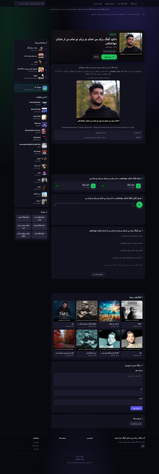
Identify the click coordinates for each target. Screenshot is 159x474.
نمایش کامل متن (98, 274)
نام (142, 389)
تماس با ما (36, 446)
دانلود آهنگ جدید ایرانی (134, 14)
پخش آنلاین (107, 57)
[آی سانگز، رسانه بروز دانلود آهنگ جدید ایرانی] (143, 3)
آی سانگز (134, 3)
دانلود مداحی (98, 3)
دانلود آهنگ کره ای (39, 225)
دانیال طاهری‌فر (79, 459)
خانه (144, 14)
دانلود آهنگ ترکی (39, 233)
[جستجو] (43, 3)
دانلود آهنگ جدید (122, 3)
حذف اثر (36, 449)
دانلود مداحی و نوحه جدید (23, 226)
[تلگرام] (143, 446)
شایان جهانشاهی (136, 424)
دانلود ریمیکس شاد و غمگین (23, 234)
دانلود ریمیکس (109, 3)
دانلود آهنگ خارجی (23, 217)
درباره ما (36, 442)
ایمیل (141, 398)
